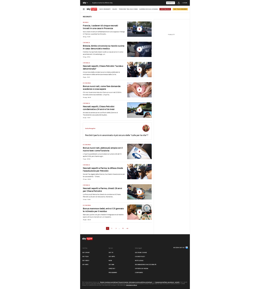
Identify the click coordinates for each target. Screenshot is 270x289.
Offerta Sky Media (141, 268)
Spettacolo (165, 9)
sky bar (111, 264)
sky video (85, 260)
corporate (139, 272)
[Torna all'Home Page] (92, 9)
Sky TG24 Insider (180, 9)
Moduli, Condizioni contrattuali (109, 282)
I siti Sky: (85, 248)
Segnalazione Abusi (131, 285)
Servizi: (111, 248)
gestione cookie (141, 252)
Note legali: (138, 248)
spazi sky (112, 268)
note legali (139, 260)
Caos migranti (105, 9)
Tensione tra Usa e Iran (128, 9)
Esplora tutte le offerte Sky (102, 3)
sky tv (111, 252)
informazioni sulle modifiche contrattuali (140, 282)
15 (123, 228)
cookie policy (140, 256)
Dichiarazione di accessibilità (145, 264)
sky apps (112, 256)
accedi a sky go (179, 247)
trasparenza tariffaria (161, 282)
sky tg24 (85, 256)
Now (110, 260)
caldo (114, 9)
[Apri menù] (84, 9)
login (185, 3)
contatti (177, 282)
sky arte (85, 264)
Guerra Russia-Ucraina (148, 9)
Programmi (113, 272)
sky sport (86, 252)
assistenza (171, 282)
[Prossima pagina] (127, 228)
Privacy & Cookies (123, 282)
